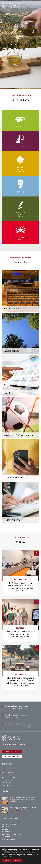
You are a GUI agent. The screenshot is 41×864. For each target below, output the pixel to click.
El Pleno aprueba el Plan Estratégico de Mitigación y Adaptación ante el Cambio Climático (20, 586)
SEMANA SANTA (20, 238)
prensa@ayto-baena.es (19, 715)
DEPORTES (6, 826)
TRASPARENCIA (7, 780)
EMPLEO (5, 829)
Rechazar (17, 860)
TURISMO (20, 192)
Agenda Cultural (12, 308)
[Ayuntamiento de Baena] (11, 5)
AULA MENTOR (7, 836)
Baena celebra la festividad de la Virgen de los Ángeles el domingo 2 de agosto (20, 634)
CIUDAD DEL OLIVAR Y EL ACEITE (20, 215)
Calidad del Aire (11, 350)
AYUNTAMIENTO (7, 772)
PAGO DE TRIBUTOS (10, 751)
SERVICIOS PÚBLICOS (9, 839)
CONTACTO (6, 785)
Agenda (7, 393)
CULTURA (20, 147)
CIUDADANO (6, 775)
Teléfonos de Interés (13, 477)
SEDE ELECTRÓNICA (10, 756)
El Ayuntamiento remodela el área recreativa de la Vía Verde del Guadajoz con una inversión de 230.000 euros (20, 681)
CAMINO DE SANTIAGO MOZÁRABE (21, 169)
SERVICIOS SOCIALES (9, 824)
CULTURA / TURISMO (8, 777)
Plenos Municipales (13, 519)
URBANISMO (6, 831)
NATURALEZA (20, 126)
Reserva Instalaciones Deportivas (19, 435)
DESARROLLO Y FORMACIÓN (11, 834)
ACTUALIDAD (6, 782)
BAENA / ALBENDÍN (8, 770)
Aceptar (6, 860)
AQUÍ (15, 851)
